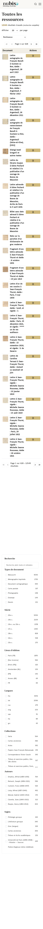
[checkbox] (21, 575)
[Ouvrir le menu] (40, 4)
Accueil (32, 11)
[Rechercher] (35, 4)
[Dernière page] (36, 44)
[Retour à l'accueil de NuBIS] (10, 4)
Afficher (5, 30)
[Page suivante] (31, 44)
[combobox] (21, 565)
